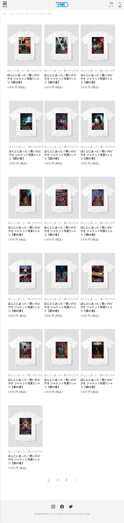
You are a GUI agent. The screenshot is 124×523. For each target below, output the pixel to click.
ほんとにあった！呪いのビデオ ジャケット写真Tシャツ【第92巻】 (24, 383)
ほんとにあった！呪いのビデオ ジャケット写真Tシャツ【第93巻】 (60, 383)
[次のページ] (75, 480)
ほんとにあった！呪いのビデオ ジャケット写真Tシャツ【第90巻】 (60, 307)
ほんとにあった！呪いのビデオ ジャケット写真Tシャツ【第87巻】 (60, 231)
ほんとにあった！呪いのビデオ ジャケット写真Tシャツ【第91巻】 (97, 307)
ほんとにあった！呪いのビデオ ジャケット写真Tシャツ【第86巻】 (24, 231)
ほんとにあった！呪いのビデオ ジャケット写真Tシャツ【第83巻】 (25, 155)
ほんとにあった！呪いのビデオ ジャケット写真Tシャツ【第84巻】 (60, 155)
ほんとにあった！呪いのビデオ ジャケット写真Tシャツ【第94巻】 (97, 383)
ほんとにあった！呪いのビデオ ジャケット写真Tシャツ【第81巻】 (60, 79)
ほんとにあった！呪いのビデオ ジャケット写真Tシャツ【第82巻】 (97, 79)
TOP (5, 13)
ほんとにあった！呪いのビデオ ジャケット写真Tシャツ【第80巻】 (23, 79)
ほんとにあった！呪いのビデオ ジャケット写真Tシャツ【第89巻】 (24, 307)
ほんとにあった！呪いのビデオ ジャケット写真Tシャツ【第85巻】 (97, 155)
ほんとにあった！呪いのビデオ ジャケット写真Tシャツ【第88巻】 (97, 231)
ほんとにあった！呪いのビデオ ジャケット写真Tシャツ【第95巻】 (24, 460)
